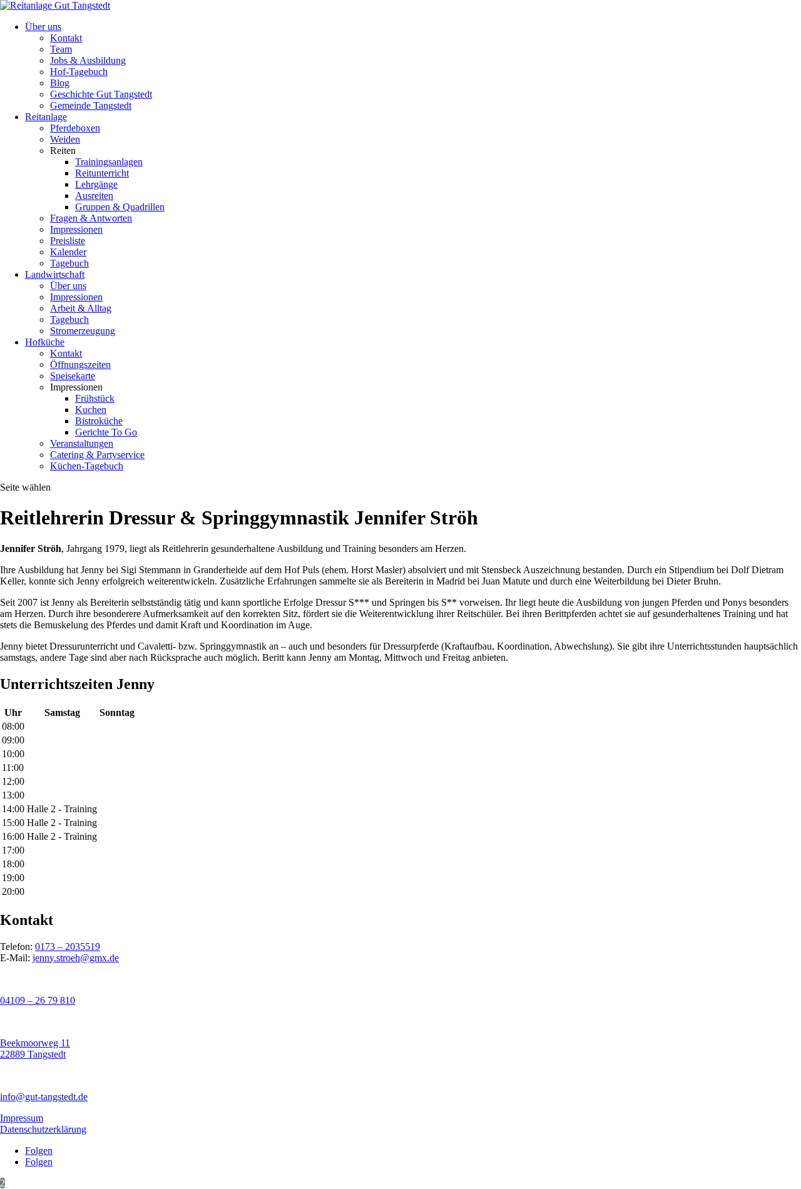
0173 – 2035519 (67, 946)
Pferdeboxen (75, 128)
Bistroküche (99, 421)
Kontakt (66, 38)
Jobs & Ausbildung (88, 60)
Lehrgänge (96, 184)
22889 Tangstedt (33, 1054)
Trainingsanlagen (109, 161)
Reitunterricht (102, 173)
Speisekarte (72, 375)
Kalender (68, 252)
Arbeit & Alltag (80, 308)
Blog (59, 83)
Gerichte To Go (106, 432)
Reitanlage (46, 116)
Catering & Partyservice (97, 454)
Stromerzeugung (82, 330)
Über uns (43, 26)
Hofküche (44, 342)
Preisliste (67, 240)
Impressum (21, 1118)
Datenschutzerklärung (43, 1129)
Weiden (65, 139)
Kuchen (90, 409)
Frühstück (95, 398)
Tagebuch (69, 263)
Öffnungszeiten (80, 364)
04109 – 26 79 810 (37, 1000)
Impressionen (76, 229)
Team (61, 49)
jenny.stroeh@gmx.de (76, 957)
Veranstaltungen (81, 443)
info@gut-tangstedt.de (44, 1096)
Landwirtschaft (54, 274)
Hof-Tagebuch (79, 71)
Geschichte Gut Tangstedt (101, 94)
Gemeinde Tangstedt (90, 105)
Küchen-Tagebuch (86, 466)
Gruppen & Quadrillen (120, 207)
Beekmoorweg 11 (35, 1043)
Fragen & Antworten (91, 218)
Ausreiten (94, 195)
